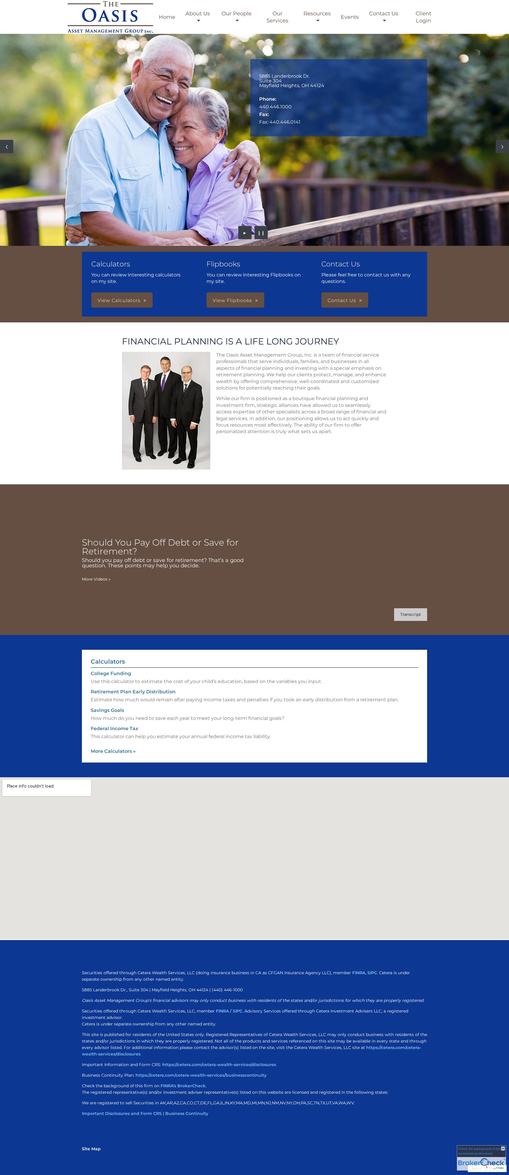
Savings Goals (107, 710)
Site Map (91, 1148)
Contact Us (383, 13)
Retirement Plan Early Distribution (133, 692)
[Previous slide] (6, 146)
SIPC (372, 972)
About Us (198, 13)
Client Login (423, 17)
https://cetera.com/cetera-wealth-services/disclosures (219, 1064)
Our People (237, 13)
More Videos (96, 579)
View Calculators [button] (119, 300)
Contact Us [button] (342, 300)
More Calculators (113, 751)
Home (167, 17)
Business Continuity (186, 1113)
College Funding (111, 673)
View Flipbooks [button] (232, 300)
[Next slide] (502, 146)
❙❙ (261, 232)
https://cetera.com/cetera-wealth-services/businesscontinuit (199, 1075)
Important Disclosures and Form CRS (122, 1113)
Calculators (108, 661)
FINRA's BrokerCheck (183, 1085)
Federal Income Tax (114, 728)
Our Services (277, 17)
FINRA (358, 972)
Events (350, 17)
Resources (317, 13)
